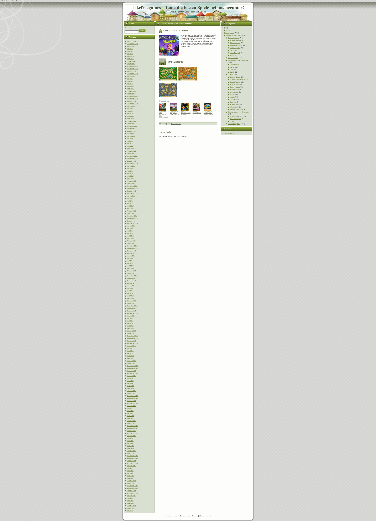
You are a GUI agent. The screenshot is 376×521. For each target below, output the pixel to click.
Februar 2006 (131, 480)
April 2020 (130, 56)
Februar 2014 (131, 241)
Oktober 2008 (131, 401)
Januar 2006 (131, 483)
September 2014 (132, 223)
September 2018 (132, 103)
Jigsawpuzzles (235, 87)
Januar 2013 (131, 273)
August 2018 (131, 106)
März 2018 (130, 118)
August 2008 (131, 406)
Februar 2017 (131, 151)
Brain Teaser (234, 84)
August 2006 (131, 466)
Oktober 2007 (131, 431)
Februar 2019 (131, 91)
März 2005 (130, 503)
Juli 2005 (130, 498)
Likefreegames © (205, 516)
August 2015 (131, 196)
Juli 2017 (130, 138)
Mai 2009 (130, 383)
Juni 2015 (130, 201)
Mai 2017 (130, 143)
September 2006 (132, 463)
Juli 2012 (130, 288)
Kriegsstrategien (235, 119)
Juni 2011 (130, 321)
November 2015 (132, 188)
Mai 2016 (130, 173)
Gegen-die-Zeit (233, 58)
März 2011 (130, 328)
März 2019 (130, 88)
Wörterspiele (234, 107)
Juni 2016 (130, 171)
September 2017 (132, 133)
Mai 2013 (130, 263)
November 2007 (132, 428)
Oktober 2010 (131, 341)
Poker (232, 69)
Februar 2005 (131, 505)
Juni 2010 (130, 351)
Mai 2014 (130, 233)
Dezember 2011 (132, 306)
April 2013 (130, 266)
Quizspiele (233, 99)
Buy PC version (174, 61)
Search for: (128, 28)
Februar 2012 (131, 301)
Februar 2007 (131, 451)
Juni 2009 (130, 381)
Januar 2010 (131, 363)
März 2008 (130, 418)
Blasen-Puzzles (235, 82)
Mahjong (233, 67)
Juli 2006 (130, 468)
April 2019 (130, 86)
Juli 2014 (130, 228)
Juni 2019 (130, 81)
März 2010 (130, 358)
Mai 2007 (130, 443)
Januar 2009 (131, 393)
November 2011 (132, 308)
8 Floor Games (176, 124)
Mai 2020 (130, 53)
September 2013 (132, 253)
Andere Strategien (236, 116)
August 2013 (131, 256)
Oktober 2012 (131, 281)
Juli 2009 (130, 378)
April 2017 (130, 146)
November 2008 (132, 398)
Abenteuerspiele (235, 40)
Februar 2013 (131, 271)
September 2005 (132, 493)
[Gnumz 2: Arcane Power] (197, 106)
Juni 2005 (130, 500)
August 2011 (131, 316)
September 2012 (132, 283)
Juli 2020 (130, 49)
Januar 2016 (131, 183)
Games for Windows (233, 35)
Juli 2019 (130, 78)
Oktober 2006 (131, 461)
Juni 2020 (130, 51)
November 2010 (132, 338)
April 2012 (130, 296)
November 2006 (132, 458)
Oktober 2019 (131, 71)
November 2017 (132, 128)
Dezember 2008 (132, 396)
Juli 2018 (130, 108)
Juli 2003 (130, 510)
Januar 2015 (131, 213)
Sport (232, 121)
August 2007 (131, 436)
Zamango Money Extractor (189, 516)
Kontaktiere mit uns (172, 516)
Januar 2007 (131, 453)
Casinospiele (234, 64)
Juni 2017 (130, 141)
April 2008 (130, 416)
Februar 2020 (131, 61)
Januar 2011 (131, 333)
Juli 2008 (130, 408)
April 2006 (130, 475)
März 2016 (130, 178)
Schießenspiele (235, 53)
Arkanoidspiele (235, 43)
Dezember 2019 (132, 66)
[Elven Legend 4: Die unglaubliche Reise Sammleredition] (163, 106)
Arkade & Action (233, 38)
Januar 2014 (131, 243)
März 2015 (130, 208)
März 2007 (130, 448)
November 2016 (132, 158)
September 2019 (132, 73)
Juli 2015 (130, 198)
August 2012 (131, 286)
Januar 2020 (131, 63)
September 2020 (132, 44)
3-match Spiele (235, 77)
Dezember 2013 (132, 246)
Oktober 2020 (131, 41)
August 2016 (131, 166)
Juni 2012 (130, 291)
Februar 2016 (131, 181)
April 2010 (130, 356)
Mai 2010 (130, 353)
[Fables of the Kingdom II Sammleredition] (174, 106)
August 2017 (131, 136)
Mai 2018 (130, 113)
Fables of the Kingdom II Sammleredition (174, 113)
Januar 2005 (131, 508)
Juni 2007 (130, 441)
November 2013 (132, 248)
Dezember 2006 (132, 456)
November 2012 (132, 278)
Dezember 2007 (132, 426)
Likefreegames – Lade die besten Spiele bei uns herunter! (188, 7)
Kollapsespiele (235, 89)
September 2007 (132, 433)
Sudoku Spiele (235, 104)
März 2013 (130, 268)
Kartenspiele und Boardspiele (238, 60)
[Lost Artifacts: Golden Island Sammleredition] (208, 106)
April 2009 (130, 386)
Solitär (232, 72)
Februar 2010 (131, 361)
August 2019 (131, 76)
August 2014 (131, 226)
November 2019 (132, 68)
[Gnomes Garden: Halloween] (168, 81)
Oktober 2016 (131, 161)
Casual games (229, 33)
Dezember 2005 (132, 485)
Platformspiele (235, 48)
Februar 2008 (131, 421)
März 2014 (130, 238)
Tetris (232, 55)
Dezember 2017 (132, 126)
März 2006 (130, 478)
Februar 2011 (131, 331)
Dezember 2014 (132, 216)
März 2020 (130, 58)
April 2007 (130, 446)
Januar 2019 (131, 93)
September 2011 (132, 313)
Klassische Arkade (236, 45)
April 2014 (130, 236)
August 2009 (131, 376)
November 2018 (132, 98)
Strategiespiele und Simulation (238, 112)
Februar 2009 (131, 391)
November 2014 (132, 218)
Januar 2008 (131, 423)
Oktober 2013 (131, 251)
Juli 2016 (130, 168)
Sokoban (233, 102)
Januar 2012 (131, 303)
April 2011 (130, 326)
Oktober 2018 (131, 101)
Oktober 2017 (131, 131)
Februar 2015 (131, 211)
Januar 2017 (131, 153)
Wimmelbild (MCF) (234, 124)
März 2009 (130, 388)
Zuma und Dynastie (236, 109)
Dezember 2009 (132, 366)
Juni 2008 (130, 411)
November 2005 (132, 488)
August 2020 (131, 46)
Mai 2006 (130, 473)
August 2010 (131, 346)
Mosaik (232, 97)
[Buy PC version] (162, 61)
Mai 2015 (130, 203)
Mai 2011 (130, 323)
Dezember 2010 (132, 336)
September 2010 (132, 343)
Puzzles (230, 74)
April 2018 (130, 116)
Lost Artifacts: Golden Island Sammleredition (208, 113)
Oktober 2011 (131, 311)
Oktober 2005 (131, 490)
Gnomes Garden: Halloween (175, 30)
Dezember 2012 (132, 276)
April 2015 (130, 206)
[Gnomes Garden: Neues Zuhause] (186, 106)
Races (232, 50)
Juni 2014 (130, 231)
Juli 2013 (130, 258)
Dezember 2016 (132, 156)
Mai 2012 (130, 293)
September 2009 (132, 373)
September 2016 (132, 163)
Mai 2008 (130, 413)
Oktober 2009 (131, 371)
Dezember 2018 (132, 96)
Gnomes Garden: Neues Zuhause (185, 113)
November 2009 (132, 368)
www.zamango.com (228, 133)
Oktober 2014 (131, 221)
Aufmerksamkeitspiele (237, 79)
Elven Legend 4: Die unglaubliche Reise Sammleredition (163, 113)
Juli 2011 (130, 318)
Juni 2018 (130, 111)
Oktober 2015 (131, 191)
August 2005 (131, 495)
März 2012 (130, 298)
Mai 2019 (130, 83)
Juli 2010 (130, 348)
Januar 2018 (131, 123)
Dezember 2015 (132, 186)
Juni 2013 (130, 261)
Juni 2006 (130, 470)
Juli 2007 (130, 438)
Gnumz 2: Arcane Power (197, 112)
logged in (171, 136)
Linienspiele (234, 92)
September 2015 (132, 193)
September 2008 (132, 403)
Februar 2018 (131, 121)
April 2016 (130, 176)
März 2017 (130, 148)
